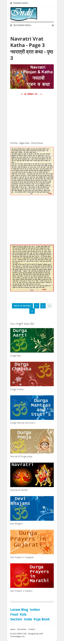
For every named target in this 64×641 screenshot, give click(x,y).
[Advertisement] (32, 118)
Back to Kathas (22, 306)
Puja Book (42, 619)
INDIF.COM (22, 633)
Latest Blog (19, 609)
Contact (31, 629)
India (28, 619)
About (12, 629)
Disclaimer (22, 629)
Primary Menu (20, 3)
